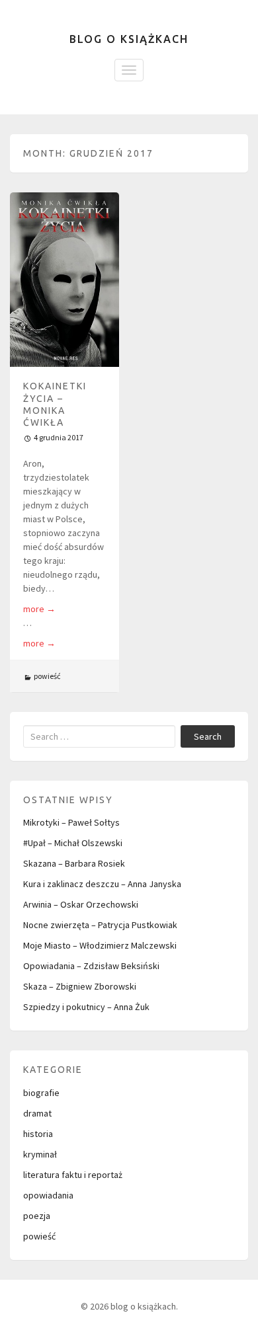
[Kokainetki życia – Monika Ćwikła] (64, 279)
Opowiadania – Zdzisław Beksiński (91, 966)
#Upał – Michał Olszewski (72, 843)
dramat (37, 1113)
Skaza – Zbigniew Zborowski (79, 986)
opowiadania (48, 1195)
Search (208, 736)
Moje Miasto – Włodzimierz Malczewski (100, 945)
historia (38, 1134)
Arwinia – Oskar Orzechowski (80, 904)
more (39, 609)
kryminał (40, 1154)
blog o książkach (129, 39)
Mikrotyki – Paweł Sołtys (71, 822)
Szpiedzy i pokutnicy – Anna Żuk (86, 1007)
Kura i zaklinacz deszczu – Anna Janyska (102, 884)
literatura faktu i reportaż (72, 1175)
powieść (47, 676)
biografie (41, 1093)
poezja (36, 1216)
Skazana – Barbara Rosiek (74, 863)
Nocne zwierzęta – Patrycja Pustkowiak (100, 925)
